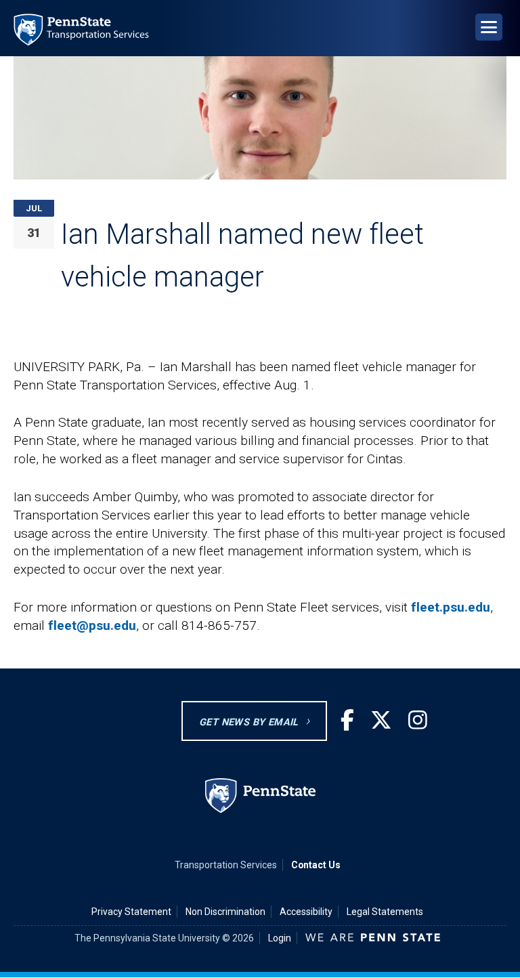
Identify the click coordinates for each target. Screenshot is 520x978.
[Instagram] (418, 721)
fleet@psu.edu (92, 625)
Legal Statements (385, 911)
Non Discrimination (225, 911)
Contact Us (316, 864)
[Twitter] (381, 721)
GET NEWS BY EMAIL (249, 722)
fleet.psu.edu (450, 607)
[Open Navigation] (488, 27)
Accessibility (306, 911)
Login (279, 938)
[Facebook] (347, 721)
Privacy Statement (131, 911)
